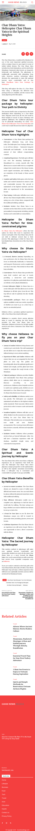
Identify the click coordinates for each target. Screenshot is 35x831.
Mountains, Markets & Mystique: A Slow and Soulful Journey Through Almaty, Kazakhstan (26, 596)
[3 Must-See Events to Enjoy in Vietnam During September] (6, 670)
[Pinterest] (31, 54)
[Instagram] (6, 823)
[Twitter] (27, 54)
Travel (4, 40)
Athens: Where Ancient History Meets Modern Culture (22, 629)
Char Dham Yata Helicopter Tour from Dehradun (20, 580)
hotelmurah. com (7, 770)
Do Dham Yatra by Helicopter (14, 585)
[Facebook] (23, 54)
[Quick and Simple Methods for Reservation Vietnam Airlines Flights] (6, 684)
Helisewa (6, 561)
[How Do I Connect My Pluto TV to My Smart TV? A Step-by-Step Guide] (17, 721)
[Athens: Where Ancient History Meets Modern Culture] (6, 627)
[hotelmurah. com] (17, 754)
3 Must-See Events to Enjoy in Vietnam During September (21, 671)
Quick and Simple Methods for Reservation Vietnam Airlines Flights (22, 685)
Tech (3, 734)
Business (4, 767)
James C (5, 44)
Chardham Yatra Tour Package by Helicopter (17, 582)
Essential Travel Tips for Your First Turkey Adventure (8, 594)
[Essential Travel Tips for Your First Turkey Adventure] (6, 657)
